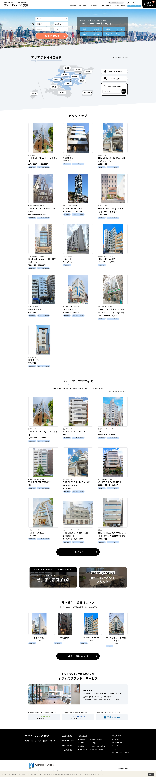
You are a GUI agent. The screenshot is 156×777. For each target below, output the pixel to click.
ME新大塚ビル (35, 309)
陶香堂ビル (33, 359)
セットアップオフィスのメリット (118, 392)
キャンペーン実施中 (97, 749)
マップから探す (67, 750)
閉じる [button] (151, 774)
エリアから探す (67, 736)
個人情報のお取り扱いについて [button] (94, 774)
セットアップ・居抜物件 (99, 746)
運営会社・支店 (116, 736)
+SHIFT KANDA (36, 532)
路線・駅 (82, 6)
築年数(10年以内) (97, 739)
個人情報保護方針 (51, 771)
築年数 (85, 34)
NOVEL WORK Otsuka (74, 431)
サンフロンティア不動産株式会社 (36, 771)
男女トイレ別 (119, 29)
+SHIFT (87, 690)
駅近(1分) (94, 743)
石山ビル (67, 258)
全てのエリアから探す (121, 58)
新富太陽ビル (69, 157)
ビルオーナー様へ (133, 6)
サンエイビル (69, 309)
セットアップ (105, 6)
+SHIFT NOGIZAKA (72, 208)
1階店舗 (96, 29)
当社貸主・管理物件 (120, 6)
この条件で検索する (51, 36)
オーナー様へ (115, 746)
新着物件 (85, 29)
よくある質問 (115, 739)
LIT (99, 431)
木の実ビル (65, 637)
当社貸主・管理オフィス (119, 742)
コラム (114, 749)
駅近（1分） (96, 34)
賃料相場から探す (68, 741)
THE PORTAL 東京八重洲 (40, 482)
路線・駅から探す (68, 745)
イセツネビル (39, 637)
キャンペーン (119, 34)
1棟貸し (108, 29)
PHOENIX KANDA (106, 258)
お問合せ (61, 771)
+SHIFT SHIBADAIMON (109, 482)
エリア (73, 6)
